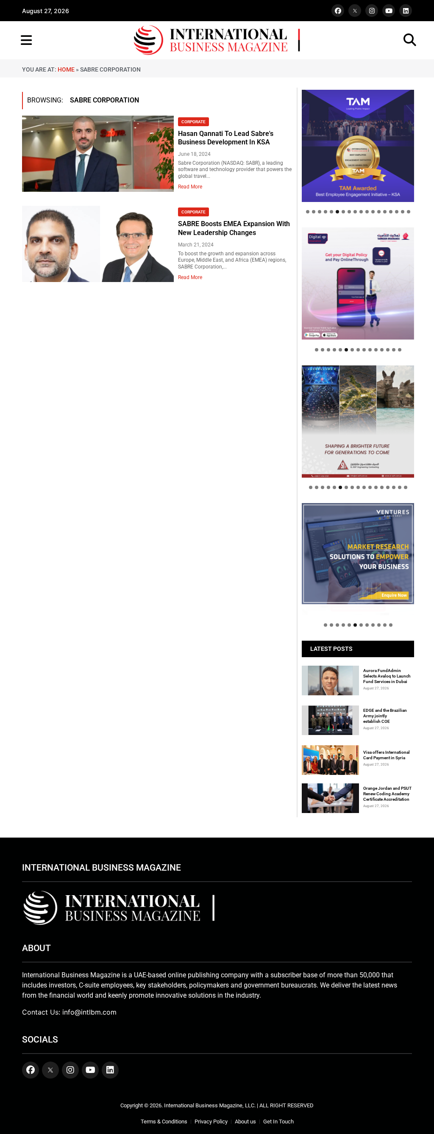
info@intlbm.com (89, 1012)
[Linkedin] (405, 10)
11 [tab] (367, 211)
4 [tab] (325, 211)
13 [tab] (379, 211)
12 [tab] (373, 211)
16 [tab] (396, 211)
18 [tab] (408, 211)
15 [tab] (390, 211)
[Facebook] (337, 10)
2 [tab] (313, 211)
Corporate (193, 121)
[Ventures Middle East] (358, 553)
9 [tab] (355, 211)
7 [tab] (343, 211)
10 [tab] (361, 211)
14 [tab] (385, 211)
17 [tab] (402, 211)
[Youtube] (388, 10)
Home (66, 69)
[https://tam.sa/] (358, 146)
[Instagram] (371, 10)
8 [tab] (349, 211)
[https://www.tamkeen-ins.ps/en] (358, 283)
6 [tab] (337, 211)
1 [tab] (307, 211)
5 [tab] (331, 211)
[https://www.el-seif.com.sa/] (358, 421)
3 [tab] (319, 211)
